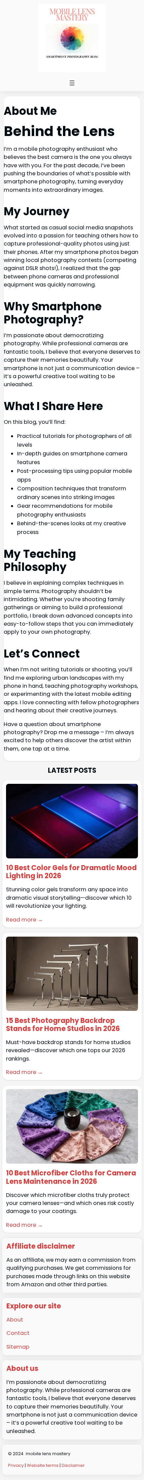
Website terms (43, 1465)
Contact (17, 1333)
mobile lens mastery (48, 1453)
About (14, 1320)
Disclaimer (73, 1465)
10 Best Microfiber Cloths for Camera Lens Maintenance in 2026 (71, 1177)
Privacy (16, 1465)
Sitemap (17, 1347)
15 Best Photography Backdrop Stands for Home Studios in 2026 (63, 1025)
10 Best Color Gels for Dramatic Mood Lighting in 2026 (71, 872)
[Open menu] (72, 83)
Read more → (24, 920)
